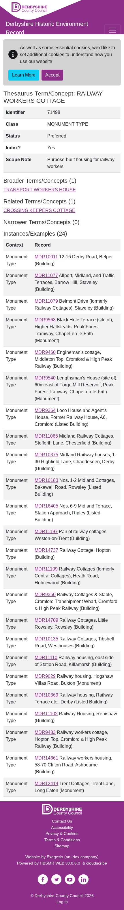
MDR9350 (45, 594)
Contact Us (62, 821)
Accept (52, 75)
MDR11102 (46, 713)
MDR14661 (46, 758)
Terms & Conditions (62, 839)
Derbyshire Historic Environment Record (47, 28)
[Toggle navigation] (112, 30)
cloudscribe (96, 863)
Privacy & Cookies (62, 833)
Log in (62, 901)
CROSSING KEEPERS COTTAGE (39, 210)
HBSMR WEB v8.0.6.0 (61, 863)
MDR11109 (46, 568)
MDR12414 (46, 783)
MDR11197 (46, 531)
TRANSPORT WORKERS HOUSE (39, 189)
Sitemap (62, 846)
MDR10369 (46, 694)
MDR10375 (46, 454)
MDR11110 (46, 657)
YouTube (70, 879)
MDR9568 (45, 319)
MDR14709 (46, 620)
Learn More (23, 75)
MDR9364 (45, 410)
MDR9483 (45, 732)
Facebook (42, 879)
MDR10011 (46, 256)
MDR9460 (45, 352)
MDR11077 (46, 275)
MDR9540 (45, 377)
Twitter (56, 879)
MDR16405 (46, 505)
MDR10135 (46, 638)
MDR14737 (46, 550)
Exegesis (55, 856)
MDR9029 (45, 676)
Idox (75, 856)
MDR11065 (46, 436)
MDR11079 (46, 301)
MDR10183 (46, 480)
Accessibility (62, 827)
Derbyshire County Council (59, 895)
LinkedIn (83, 879)
